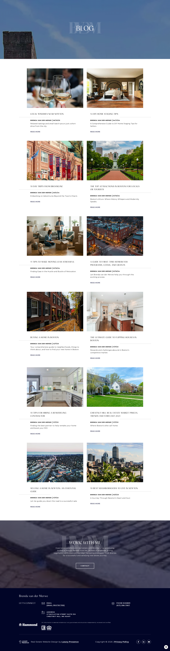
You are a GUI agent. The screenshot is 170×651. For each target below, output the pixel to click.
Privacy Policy (121, 642)
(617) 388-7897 (123, 605)
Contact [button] (85, 566)
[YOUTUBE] (149, 642)
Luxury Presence (70, 642)
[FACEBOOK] (138, 642)
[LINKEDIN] (144, 642)
